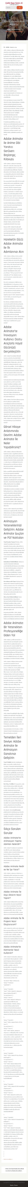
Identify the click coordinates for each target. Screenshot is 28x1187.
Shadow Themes (14, 1185)
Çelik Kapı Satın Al (14, 3)
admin (7, 47)
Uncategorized (8, 1159)
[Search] (20, 7)
